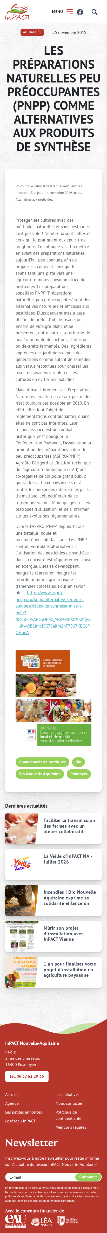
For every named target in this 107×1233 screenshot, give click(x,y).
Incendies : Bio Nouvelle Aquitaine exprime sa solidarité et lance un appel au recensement (70, 897)
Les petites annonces (23, 1112)
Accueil (11, 1094)
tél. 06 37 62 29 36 (27, 1076)
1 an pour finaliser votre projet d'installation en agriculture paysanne (70, 969)
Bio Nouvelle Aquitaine (40, 774)
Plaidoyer (79, 774)
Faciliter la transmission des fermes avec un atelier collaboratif (69, 825)
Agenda (12, 1103)
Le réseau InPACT (20, 1120)
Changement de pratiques (42, 762)
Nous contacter (69, 1103)
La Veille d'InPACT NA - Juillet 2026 (68, 859)
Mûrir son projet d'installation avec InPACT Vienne (63, 933)
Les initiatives (67, 1094)
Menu (57, 11)
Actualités (32, 32)
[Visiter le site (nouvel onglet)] (15, 1220)
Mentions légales (71, 1127)
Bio (78, 762)
